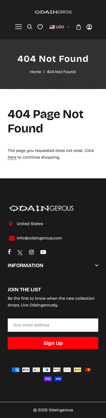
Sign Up (53, 343)
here (12, 157)
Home (35, 71)
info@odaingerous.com (39, 238)
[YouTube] (43, 252)
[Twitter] (20, 252)
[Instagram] (31, 252)
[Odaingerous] (53, 11)
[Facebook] (9, 252)
